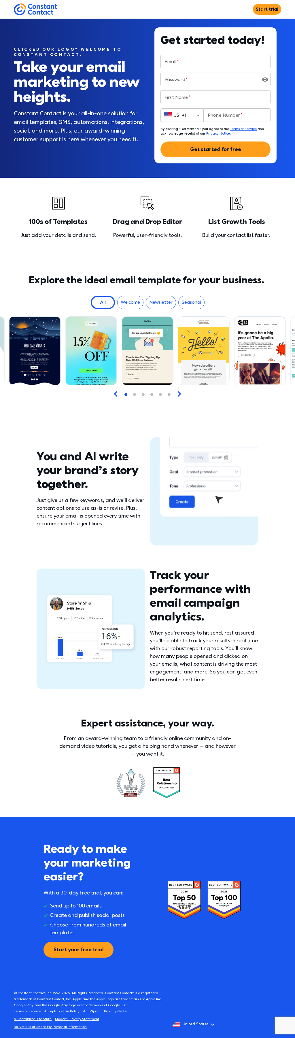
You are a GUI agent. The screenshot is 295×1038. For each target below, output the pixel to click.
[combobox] (182, 115)
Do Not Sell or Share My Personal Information (50, 1027)
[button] (103, 302)
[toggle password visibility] (265, 79)
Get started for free (215, 149)
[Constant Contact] (35, 9)
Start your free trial (78, 949)
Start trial (267, 9)
